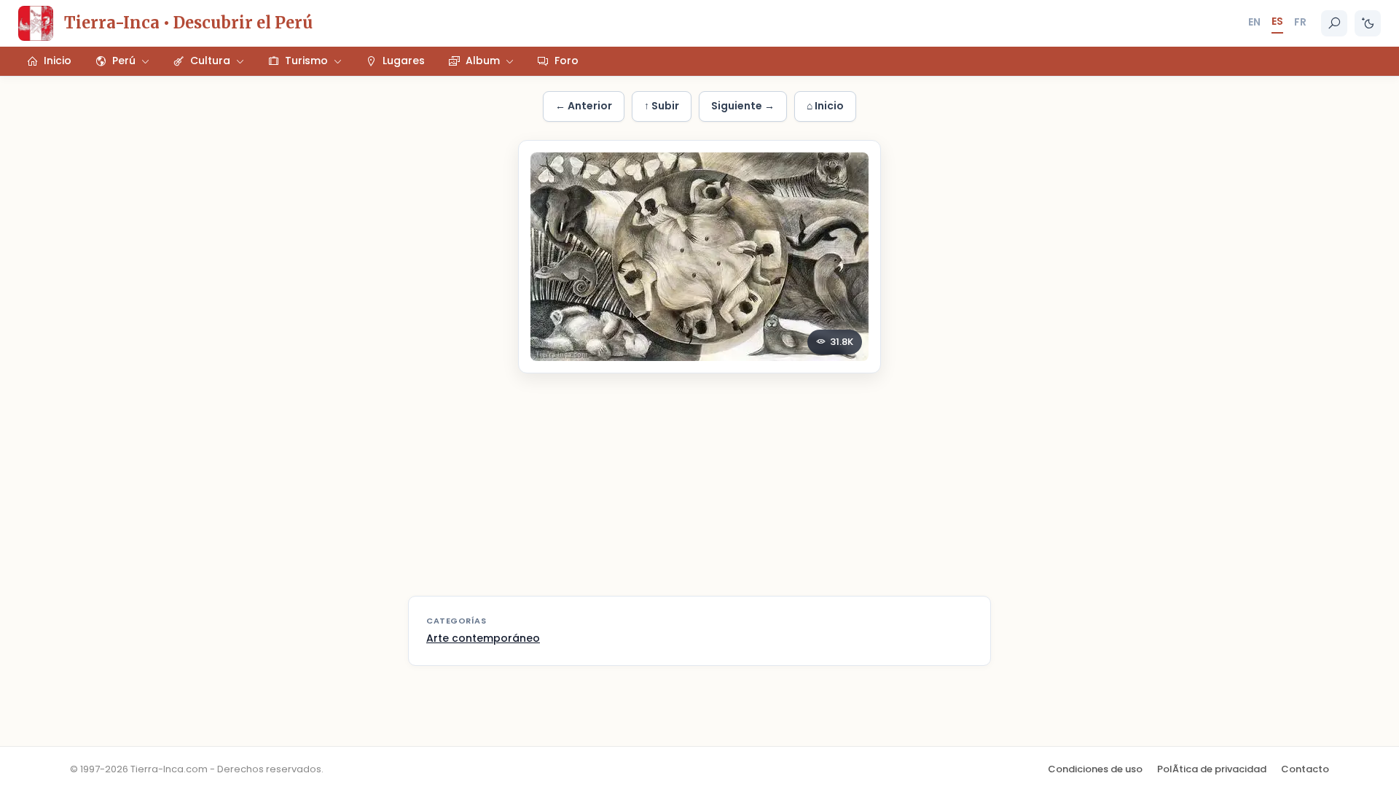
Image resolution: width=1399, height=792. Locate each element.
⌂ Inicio (825, 105)
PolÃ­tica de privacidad (1211, 769)
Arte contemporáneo (483, 638)
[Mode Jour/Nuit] (1368, 23)
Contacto (1305, 769)
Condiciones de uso (1095, 769)
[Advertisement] (699, 494)
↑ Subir (661, 105)
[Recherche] (1334, 23)
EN (1254, 22)
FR (1300, 22)
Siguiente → (743, 105)
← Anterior (583, 105)
